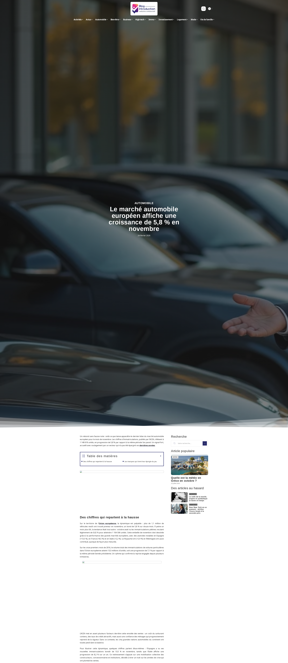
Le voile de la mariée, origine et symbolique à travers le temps (198, 498)
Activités (193, 494)
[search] (203, 8)
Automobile (144, 203)
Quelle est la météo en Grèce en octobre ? (186, 479)
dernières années (147, 445)
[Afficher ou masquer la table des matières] (139, 456)
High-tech (193, 504)
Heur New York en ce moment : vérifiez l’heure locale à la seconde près (198, 510)
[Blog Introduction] (144, 8)
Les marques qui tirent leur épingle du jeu (141, 461)
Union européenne (107, 523)
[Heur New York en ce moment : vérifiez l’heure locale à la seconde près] (179, 509)
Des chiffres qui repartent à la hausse (97, 461)
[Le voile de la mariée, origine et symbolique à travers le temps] (179, 497)
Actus (175, 457)
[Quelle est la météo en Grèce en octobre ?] (189, 465)
